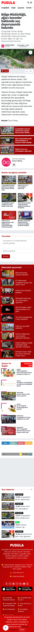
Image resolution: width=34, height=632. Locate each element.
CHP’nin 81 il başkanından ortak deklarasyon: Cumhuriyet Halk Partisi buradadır (8, 224)
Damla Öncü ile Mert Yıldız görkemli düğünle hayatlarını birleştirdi (24, 205)
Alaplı (13, 8)
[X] (10, 583)
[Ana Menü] (31, 3)
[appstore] (9, 589)
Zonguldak (5, 8)
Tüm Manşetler (10, 609)
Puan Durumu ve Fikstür (24, 604)
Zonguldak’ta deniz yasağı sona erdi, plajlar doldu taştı (8, 204)
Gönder (6, 256)
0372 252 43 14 (18, 573)
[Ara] (28, 3)
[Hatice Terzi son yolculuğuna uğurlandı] (25, 180)
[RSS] (27, 583)
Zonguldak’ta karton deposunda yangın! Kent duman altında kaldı (8, 187)
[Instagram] (17, 583)
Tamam (22, 629)
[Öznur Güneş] (6, 162)
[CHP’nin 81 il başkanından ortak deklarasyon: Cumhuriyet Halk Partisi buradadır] (9, 215)
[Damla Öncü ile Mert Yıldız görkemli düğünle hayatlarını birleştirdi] (25, 197)
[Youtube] (24, 583)
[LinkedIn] (20, 583)
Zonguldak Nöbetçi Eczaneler (9, 599)
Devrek (28, 8)
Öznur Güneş (17, 161)
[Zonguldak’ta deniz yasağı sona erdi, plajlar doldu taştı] (9, 197)
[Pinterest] (13, 583)
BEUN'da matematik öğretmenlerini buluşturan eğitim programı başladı (24, 223)
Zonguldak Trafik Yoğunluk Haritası (9, 604)
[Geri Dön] (5, 628)
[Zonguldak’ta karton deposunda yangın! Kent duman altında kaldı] (9, 180)
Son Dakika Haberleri (22, 610)
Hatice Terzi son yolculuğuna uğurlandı (23, 186)
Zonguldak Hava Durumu (24, 599)
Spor (17, 522)
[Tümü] (31, 489)
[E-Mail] (13, 164)
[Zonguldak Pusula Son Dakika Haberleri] (8, 2)
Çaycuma (21, 8)
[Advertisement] (17, 471)
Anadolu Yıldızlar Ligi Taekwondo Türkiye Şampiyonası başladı (23, 526)
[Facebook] (6, 583)
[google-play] (25, 589)
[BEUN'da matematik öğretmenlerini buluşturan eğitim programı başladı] (25, 215)
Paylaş (6, 71)
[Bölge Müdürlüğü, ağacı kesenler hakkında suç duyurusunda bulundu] (17, 59)
